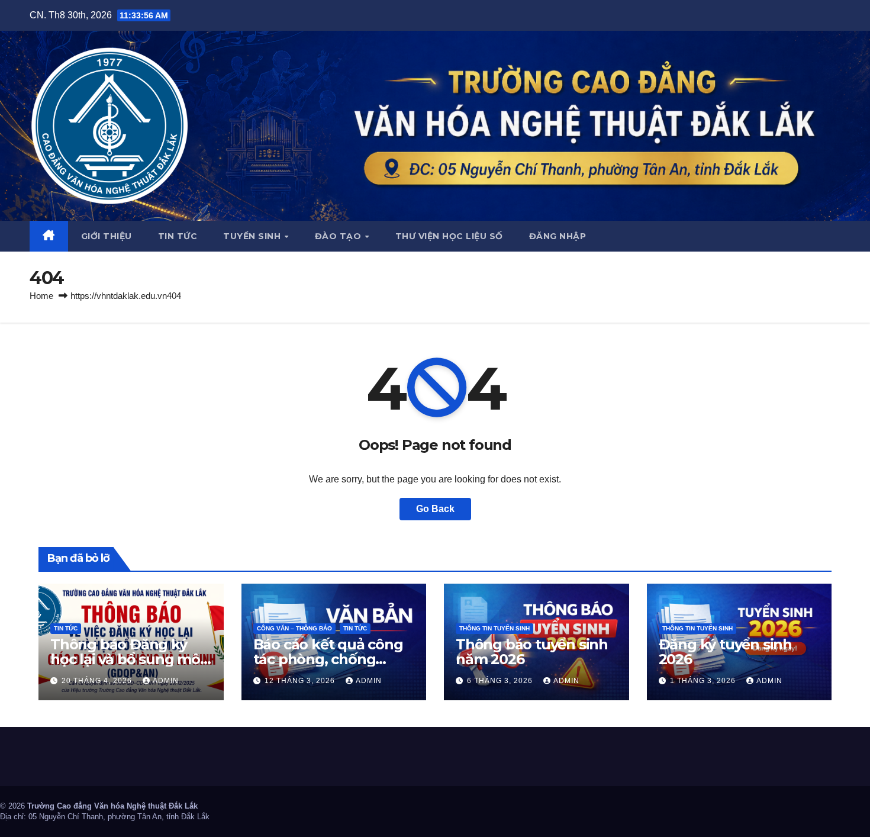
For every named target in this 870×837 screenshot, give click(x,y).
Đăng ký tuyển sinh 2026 (725, 652)
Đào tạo (339, 236)
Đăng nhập (558, 236)
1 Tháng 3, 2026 (704, 681)
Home (41, 296)
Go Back (435, 509)
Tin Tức (66, 628)
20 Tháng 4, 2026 (98, 681)
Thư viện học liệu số (449, 236)
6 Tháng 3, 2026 (501, 681)
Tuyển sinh (253, 236)
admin (166, 681)
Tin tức (178, 236)
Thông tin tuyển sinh (494, 628)
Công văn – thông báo (294, 628)
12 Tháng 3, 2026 (301, 681)
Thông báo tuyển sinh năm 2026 (532, 652)
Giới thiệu (106, 236)
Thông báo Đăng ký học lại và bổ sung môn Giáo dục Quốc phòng (130, 659)
